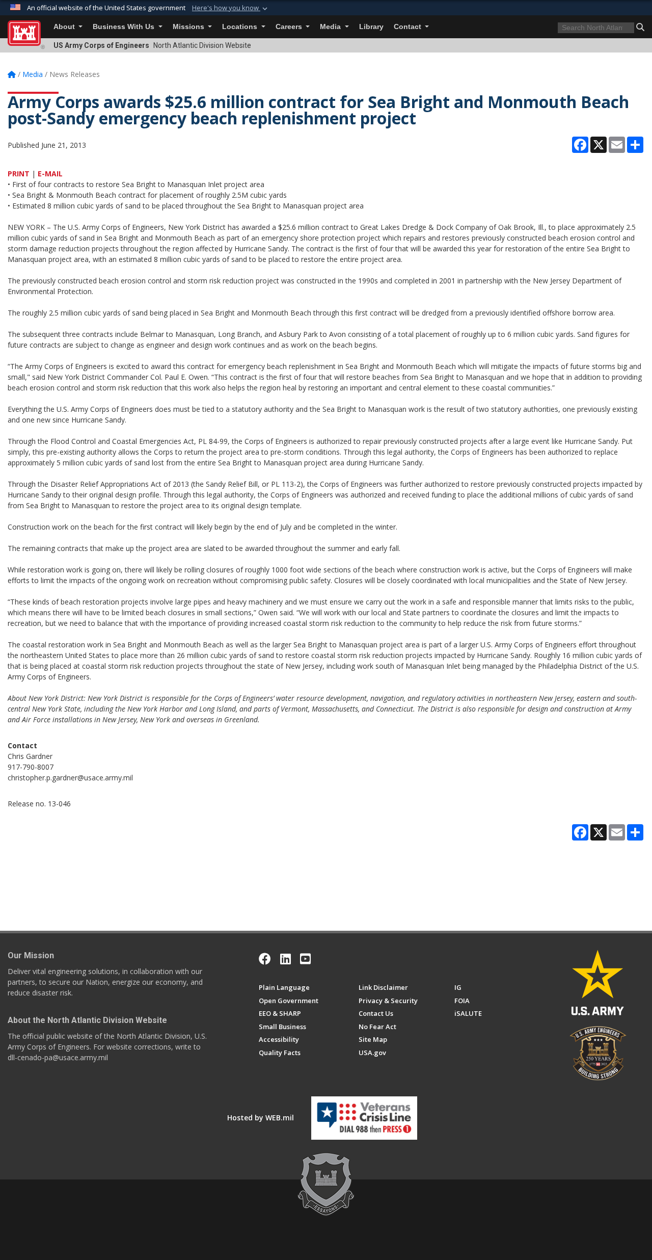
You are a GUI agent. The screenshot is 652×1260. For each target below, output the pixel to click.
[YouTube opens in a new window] (305, 959)
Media (331, 27)
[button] (230, 8)
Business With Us (124, 27)
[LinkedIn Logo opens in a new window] (285, 959)
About (65, 27)
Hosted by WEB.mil (260, 1117)
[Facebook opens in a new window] (265, 959)
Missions (189, 27)
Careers (290, 27)
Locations (240, 27)
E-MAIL (50, 173)
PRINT (19, 173)
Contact (408, 27)
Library (371, 27)
